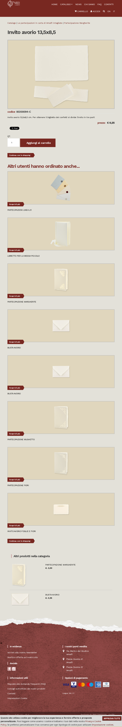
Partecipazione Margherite (60, 565)
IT (114, 11)
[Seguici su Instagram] (14, 670)
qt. (8, 136)
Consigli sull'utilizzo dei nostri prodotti (26, 689)
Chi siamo (89, 4)
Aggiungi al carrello (38, 142)
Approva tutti (112, 718)
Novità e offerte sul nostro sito (22, 657)
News (78, 4)
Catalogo (65, 4)
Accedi (96, 11)
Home (54, 4)
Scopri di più (14, 204)
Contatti (109, 4)
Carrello (82, 11)
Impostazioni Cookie (17, 698)
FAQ (99, 4)
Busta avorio (52, 594)
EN (109, 11)
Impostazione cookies (102, 724)
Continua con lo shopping (19, 155)
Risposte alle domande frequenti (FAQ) (26, 684)
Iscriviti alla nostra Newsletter (22, 652)
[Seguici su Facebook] (9, 670)
